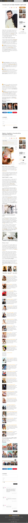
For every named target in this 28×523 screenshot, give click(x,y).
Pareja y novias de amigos (10, 312)
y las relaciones (6, 218)
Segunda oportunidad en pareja (11, 384)
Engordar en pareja (9, 284)
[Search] (22, 1)
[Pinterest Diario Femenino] (20, 33)
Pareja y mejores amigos (10, 418)
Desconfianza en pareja (10, 299)
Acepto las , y (22, 29)
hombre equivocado (5, 92)
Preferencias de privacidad (7, 481)
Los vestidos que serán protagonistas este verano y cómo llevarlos (24, 16)
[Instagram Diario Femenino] (22, 33)
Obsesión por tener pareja (10, 319)
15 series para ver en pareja (4, 456)
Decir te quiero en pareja (10, 290)
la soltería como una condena (12, 64)
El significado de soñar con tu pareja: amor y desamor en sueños (4, 448)
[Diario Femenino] (8, 1)
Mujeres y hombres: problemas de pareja (5, 273)
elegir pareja (12, 33)
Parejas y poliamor (9, 332)
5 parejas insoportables (10, 431)
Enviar (15, 127)
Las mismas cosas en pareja (10, 391)
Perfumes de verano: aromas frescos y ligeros (24, 11)
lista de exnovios (15, 39)
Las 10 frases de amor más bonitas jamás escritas (15, 449)
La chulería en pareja (9, 305)
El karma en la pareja (10, 325)
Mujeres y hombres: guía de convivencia (15, 273)
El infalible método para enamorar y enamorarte (9, 456)
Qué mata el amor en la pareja (11, 364)
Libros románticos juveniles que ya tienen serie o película (21, 16)
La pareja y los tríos (9, 352)
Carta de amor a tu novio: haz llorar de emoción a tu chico (9, 448)
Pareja (3, 439)
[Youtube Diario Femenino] (25, 33)
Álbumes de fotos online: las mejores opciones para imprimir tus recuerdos (21, 10)
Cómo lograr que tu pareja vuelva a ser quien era (12, 412)
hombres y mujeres (12, 183)
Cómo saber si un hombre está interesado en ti (14, 109)
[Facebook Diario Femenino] (19, 33)
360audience (16, 521)
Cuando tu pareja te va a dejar (11, 371)
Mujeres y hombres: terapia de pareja (10, 273)
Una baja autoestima (4, 70)
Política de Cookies (20, 29)
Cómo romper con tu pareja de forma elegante (12, 425)
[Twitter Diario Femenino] (23, 33)
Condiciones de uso (12, 481)
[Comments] (16, 7)
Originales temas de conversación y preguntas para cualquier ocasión (15, 456)
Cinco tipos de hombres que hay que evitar (9, 109)
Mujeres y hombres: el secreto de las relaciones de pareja (4, 108)
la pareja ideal (7, 85)
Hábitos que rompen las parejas (11, 339)
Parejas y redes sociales (10, 275)
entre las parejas (10, 197)
